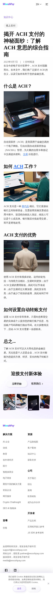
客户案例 (32, 447)
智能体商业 (8, 472)
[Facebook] (6, 570)
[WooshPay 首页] (8, 4)
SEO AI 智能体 (9, 508)
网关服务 (7, 496)
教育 (5, 454)
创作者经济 (8, 460)
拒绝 (34, 588)
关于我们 (32, 478)
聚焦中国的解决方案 (12, 484)
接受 (19, 588)
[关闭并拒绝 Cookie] (48, 583)
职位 (30, 484)
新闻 (30, 490)
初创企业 (7, 490)
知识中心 (32, 454)
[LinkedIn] (15, 570)
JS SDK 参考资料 (36, 532)
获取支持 (32, 460)
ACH (18, 166)
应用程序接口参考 (36, 526)
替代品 (25, 206)
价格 (5, 527)
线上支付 (10, 25)
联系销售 (32, 496)
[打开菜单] (47, 4)
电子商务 (7, 478)
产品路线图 (33, 441)
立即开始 (16, 383)
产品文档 (32, 520)
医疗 (5, 466)
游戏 (5, 447)
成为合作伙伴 (34, 502)
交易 (25, 154)
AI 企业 (6, 441)
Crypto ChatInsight (12, 502)
